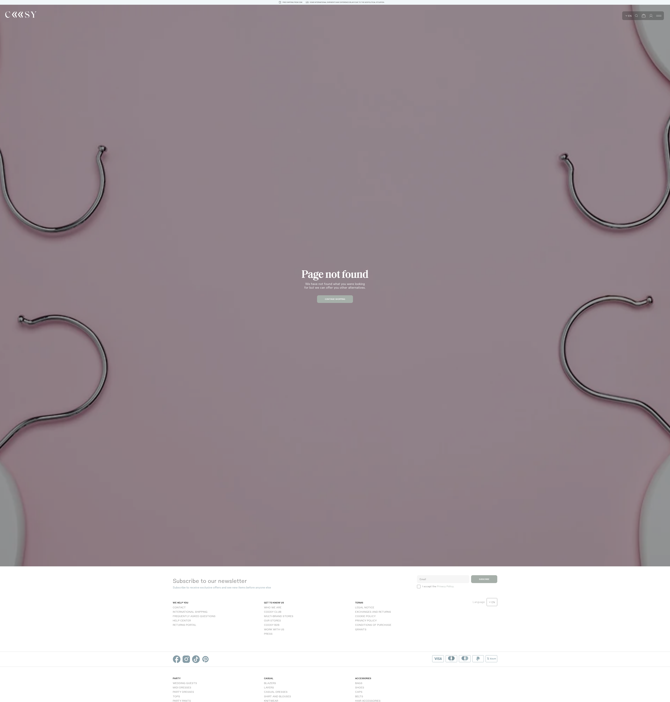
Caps (358, 691)
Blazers (270, 683)
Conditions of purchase (373, 624)
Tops (176, 696)
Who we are (272, 607)
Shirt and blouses (277, 696)
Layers (269, 687)
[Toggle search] (636, 15)
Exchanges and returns (373, 611)
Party (177, 678)
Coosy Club (272, 611)
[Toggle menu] (658, 15)
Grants (360, 629)
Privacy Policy (366, 620)
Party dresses (183, 691)
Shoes (359, 687)
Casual (268, 678)
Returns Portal (184, 624)
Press (268, 633)
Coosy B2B (271, 624)
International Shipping (190, 611)
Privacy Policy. (445, 586)
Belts (359, 696)
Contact (179, 607)
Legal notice (364, 607)
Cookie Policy (365, 616)
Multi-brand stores (278, 616)
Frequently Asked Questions (194, 616)
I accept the (438, 586)
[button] (643, 15)
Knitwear (271, 700)
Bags (358, 683)
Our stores (272, 620)
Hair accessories (368, 700)
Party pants (182, 700)
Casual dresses (276, 691)
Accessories (363, 678)
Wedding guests (185, 683)
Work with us (274, 629)
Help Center (182, 620)
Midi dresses (182, 687)
